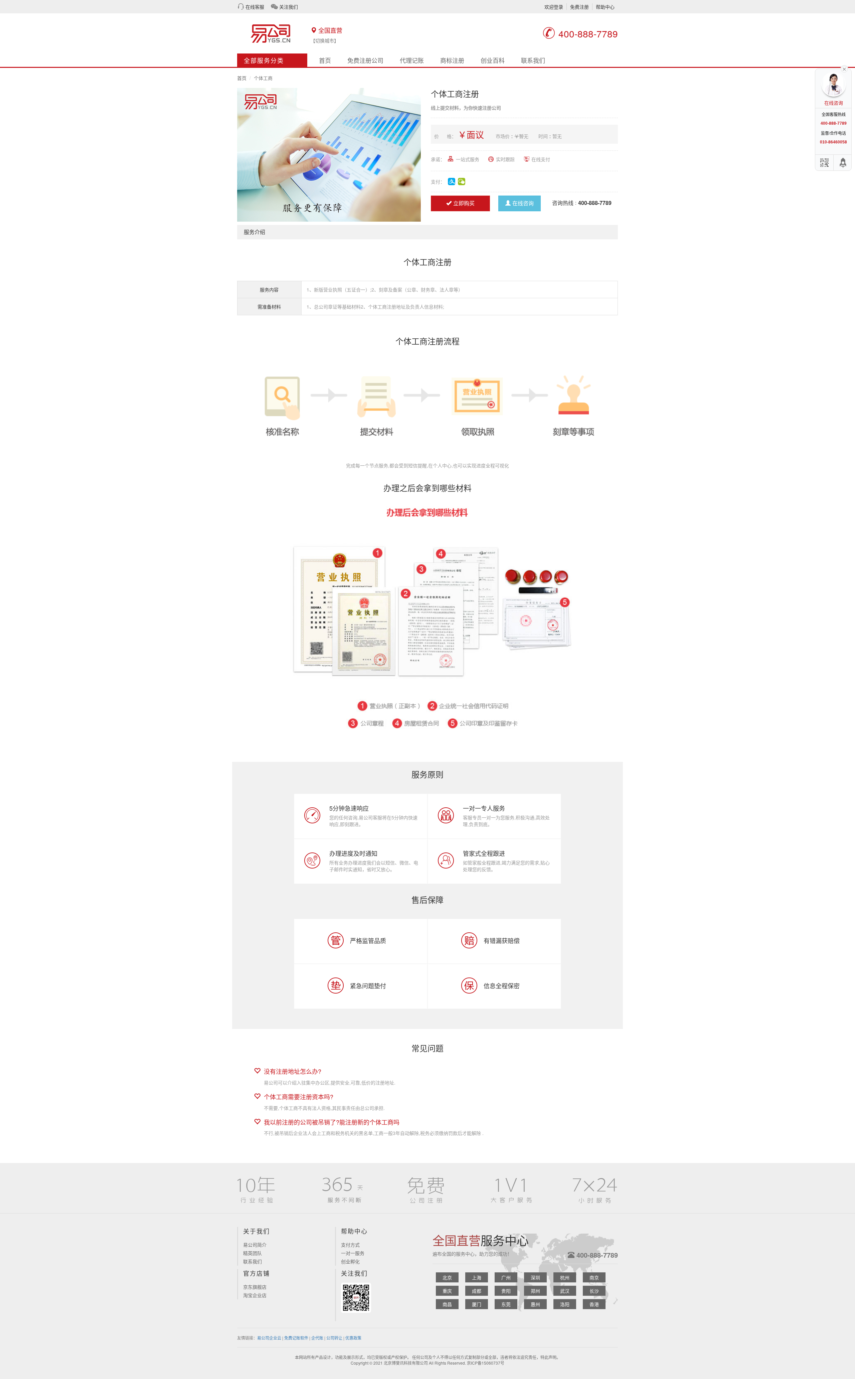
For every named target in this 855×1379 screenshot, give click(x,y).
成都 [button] (476, 1290)
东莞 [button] (506, 1304)
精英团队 (252, 1253)
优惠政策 (353, 1338)
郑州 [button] (535, 1290)
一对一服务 (352, 1253)
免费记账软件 (296, 1338)
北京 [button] (447, 1277)
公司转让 (334, 1338)
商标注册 (452, 60)
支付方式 (350, 1244)
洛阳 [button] (564, 1304)
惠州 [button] (535, 1304)
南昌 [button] (447, 1304)
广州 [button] (506, 1277)
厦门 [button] (476, 1304)
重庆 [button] (447, 1290)
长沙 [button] (594, 1290)
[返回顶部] (843, 162)
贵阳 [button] (506, 1290)
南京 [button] (594, 1277)
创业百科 (493, 60)
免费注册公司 (365, 60)
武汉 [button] (564, 1290)
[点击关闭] (844, 69)
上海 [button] (476, 1277)
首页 (325, 60)
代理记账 (412, 60)
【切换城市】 (325, 40)
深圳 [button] (535, 1277)
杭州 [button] (564, 1277)
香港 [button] (594, 1304)
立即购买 (464, 203)
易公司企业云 (269, 1338)
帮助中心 (605, 6)
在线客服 (254, 6)
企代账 (317, 1338)
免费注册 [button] (579, 6)
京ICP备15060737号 (485, 1363)
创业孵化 (350, 1261)
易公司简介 (255, 1244)
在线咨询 (523, 203)
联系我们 (533, 60)
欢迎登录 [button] (553, 6)
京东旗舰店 (255, 1286)
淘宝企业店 (255, 1295)
